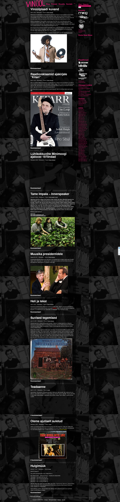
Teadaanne (37, 387)
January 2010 (81, 140)
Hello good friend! (52, 499)
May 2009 (80, 152)
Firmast (54, 4)
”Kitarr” (56, 84)
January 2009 (81, 158)
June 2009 (80, 150)
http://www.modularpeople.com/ (38, 215)
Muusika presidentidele (46, 254)
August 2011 (81, 115)
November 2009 (81, 143)
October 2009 (81, 144)
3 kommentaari (36, 415)
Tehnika (80, 32)
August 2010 (81, 130)
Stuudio (62, 4)
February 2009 (81, 156)
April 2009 (80, 153)
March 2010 (81, 137)
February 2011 (81, 121)
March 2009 (81, 155)
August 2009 (81, 147)
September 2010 (82, 128)
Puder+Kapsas (50, 12)
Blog (48, 4)
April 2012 (80, 111)
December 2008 (81, 159)
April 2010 (80, 136)
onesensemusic (81, 82)
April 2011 (80, 120)
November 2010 (81, 125)
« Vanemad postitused (34, 496)
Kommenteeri (35, 68)
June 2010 (80, 133)
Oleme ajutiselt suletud (46, 421)
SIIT (31, 90)
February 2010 (81, 139)
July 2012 (80, 109)
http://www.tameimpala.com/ (37, 214)
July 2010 (80, 131)
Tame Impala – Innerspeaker (49, 194)
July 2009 (80, 149)
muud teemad (81, 100)
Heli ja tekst (38, 301)
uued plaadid (52, 197)
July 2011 (80, 117)
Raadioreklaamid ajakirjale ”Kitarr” (48, 75)
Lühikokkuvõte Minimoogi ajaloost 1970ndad (48, 155)
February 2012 (81, 112)
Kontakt (69, 4)
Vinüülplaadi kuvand (44, 9)
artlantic (80, 29)
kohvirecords (81, 81)
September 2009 (82, 146)
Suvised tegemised (43, 318)
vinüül (56, 197)
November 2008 (81, 160)
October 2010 (81, 127)
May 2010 (80, 134)
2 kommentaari (36, 460)
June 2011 (80, 118)
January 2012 (81, 114)
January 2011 (81, 123)
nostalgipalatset (81, 31)
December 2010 (81, 124)
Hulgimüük (38, 466)
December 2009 (81, 141)
